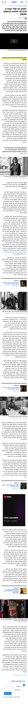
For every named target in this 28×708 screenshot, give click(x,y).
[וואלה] (14, 2)
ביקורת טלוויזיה (17, 675)
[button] (21, 2)
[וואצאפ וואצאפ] (5, 2)
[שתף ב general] (2, 2)
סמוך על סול (24, 675)
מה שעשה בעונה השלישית (16, 531)
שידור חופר (23, 153)
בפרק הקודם (12, 198)
